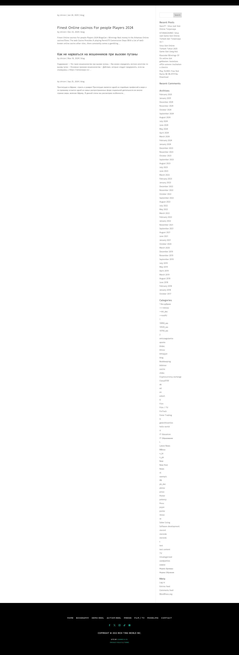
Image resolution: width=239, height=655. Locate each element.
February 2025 (165, 94)
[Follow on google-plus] (124, 625)
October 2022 (165, 194)
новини (162, 565)
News (161, 469)
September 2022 (166, 198)
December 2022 (166, 186)
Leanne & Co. (122, 639)
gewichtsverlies (166, 423)
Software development (169, 526)
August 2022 (164, 202)
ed (160, 388)
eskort (162, 396)
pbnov (162, 488)
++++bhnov (164, 308)
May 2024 (163, 129)
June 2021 (163, 236)
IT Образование (166, 438)
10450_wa (163, 323)
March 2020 (164, 248)
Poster (162, 496)
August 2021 (164, 232)
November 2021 (166, 225)
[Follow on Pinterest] (129, 625)
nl (160, 473)
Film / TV (163, 407)
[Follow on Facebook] (110, 625)
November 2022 (166, 190)
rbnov (162, 515)
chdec (161, 373)
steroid (162, 530)
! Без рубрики (165, 304)
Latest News (164, 446)
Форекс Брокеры (166, 568)
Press (161, 503)
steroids (163, 538)
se (160, 519)
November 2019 (166, 255)
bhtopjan (163, 354)
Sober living (164, 522)
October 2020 (165, 244)
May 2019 (163, 267)
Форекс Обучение (166, 572)
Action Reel (114, 618)
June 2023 (163, 171)
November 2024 (166, 106)
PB (160, 480)
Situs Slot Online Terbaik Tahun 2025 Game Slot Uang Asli (168, 49)
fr (160, 419)
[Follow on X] (115, 625)
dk (160, 384)
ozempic (163, 476)
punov (162, 511)
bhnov (162, 350)
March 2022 (164, 213)
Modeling (152, 618)
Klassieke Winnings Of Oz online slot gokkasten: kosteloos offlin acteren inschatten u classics (170, 61)
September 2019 (166, 259)
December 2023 (166, 148)
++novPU (163, 315)
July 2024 (163, 121)
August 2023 (164, 163)
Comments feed (166, 590)
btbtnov (162, 365)
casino (162, 369)
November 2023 (166, 152)
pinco (161, 492)
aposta (162, 342)
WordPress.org (165, 594)
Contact (166, 618)
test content (164, 549)
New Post (163, 465)
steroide (163, 534)
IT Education (165, 434)
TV (160, 553)
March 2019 (164, 275)
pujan (161, 507)
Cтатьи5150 (164, 381)
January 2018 (165, 290)
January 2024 (165, 144)
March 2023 (164, 175)
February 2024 (165, 140)
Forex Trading (165, 415)
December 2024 (166, 102)
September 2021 (166, 228)
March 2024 (164, 136)
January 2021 (165, 240)
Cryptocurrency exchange (170, 377)
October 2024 (165, 110)
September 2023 (166, 159)
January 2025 (165, 98)
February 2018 (165, 286)
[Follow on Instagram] (119, 625)
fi (160, 400)
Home (70, 618)
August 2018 (164, 278)
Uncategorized (165, 557)
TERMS (126, 642)
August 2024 (164, 117)
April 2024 (164, 133)
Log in (162, 582)
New (161, 461)
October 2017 (165, 294)
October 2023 (165, 156)
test (161, 545)
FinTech (163, 411)
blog (82, 15)
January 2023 (165, 183)
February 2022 (165, 217)
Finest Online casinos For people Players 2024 (95, 28)
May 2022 (163, 209)
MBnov (162, 450)
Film (161, 404)
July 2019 (163, 263)
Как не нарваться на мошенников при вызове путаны (97, 54)
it (160, 430)
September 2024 (166, 114)
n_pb (161, 457)
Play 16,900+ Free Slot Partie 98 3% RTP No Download (169, 74)
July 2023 (163, 167)
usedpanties (164, 561)
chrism (63, 15)
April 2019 (164, 271)
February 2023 (165, 179)
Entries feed (164, 586)
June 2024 (163, 125)
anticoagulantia (166, 338)
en (160, 392)
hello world (164, 427)
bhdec (162, 346)
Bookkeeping (165, 361)
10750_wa (163, 331)
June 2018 (163, 282)
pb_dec (162, 484)
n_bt (161, 453)
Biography (82, 618)
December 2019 (166, 251)
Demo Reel (98, 618)
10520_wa (163, 327)
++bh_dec (163, 312)
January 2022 (165, 221)
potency (162, 499)
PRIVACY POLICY (116, 642)
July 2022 (163, 206)
